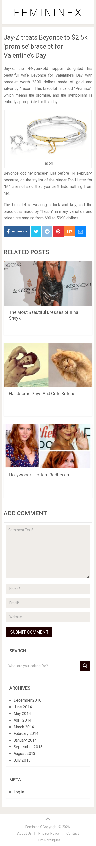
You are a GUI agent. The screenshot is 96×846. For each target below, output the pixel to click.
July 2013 (22, 760)
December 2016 (27, 700)
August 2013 (24, 753)
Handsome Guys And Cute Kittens (42, 393)
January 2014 (25, 740)
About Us (24, 833)
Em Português (49, 840)
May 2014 (22, 713)
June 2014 (23, 707)
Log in (19, 792)
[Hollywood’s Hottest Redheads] (48, 446)
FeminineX (33, 827)
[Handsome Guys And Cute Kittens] (48, 365)
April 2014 (22, 720)
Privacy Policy (49, 833)
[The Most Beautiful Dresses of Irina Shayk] (48, 283)
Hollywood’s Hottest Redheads (39, 474)
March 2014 (24, 727)
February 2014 (26, 733)
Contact (72, 833)
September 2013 (28, 747)
